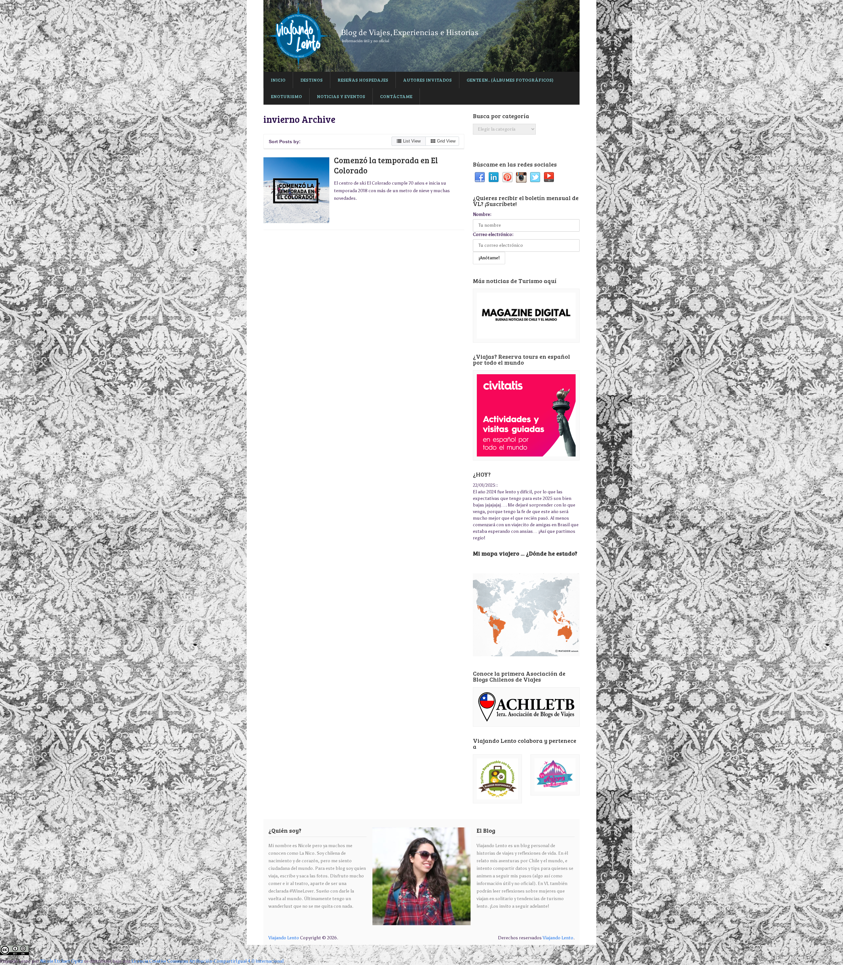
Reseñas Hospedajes (363, 80)
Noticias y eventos (341, 96)
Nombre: (482, 214)
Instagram (521, 177)
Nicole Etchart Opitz (61, 961)
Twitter (535, 177)
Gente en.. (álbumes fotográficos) (510, 80)
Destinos (311, 80)
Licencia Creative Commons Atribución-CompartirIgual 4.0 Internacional (207, 961)
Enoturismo (286, 96)
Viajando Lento (283, 938)
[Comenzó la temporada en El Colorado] (296, 190)
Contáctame (396, 96)
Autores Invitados (427, 80)
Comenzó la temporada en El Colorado (386, 165)
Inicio (278, 80)
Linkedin (493, 177)
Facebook (480, 177)
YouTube (549, 177)
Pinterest (507, 177)
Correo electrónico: (493, 234)
